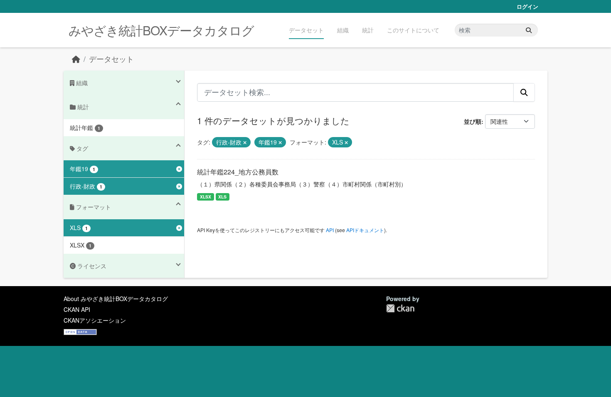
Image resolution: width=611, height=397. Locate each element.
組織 (343, 30)
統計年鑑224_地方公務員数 (237, 171)
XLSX (205, 197)
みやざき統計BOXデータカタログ (161, 30)
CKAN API (77, 309)
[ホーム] (76, 59)
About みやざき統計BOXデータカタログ (116, 298)
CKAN (400, 308)
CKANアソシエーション (95, 320)
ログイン (527, 6)
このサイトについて (413, 30)
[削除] (244, 142)
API (330, 229)
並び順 (472, 121)
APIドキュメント (365, 229)
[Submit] (528, 30)
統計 (368, 30)
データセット (306, 30)
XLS (222, 197)
